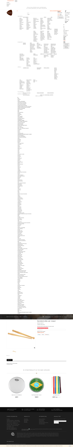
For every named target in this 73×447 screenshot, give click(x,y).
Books (19, 309)
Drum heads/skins (20, 112)
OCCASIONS (19, 129)
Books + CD (19, 310)
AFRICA (45, 17)
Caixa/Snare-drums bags (21, 251)
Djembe (41, 23)
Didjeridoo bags (20, 244)
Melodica (19, 202)
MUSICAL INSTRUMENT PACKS (22, 125)
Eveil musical (20, 126)
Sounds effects (42, 25)
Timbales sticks (20, 234)
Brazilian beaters (20, 231)
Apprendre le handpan (21, 285)
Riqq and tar (20, 218)
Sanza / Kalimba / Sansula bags (22, 248)
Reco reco (35, 18)
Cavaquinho (21, 24)
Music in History (20, 301)
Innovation (25, 422)
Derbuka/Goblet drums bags (22, 243)
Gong (48, 27)
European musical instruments (22, 105)
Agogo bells (21, 28)
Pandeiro (28, 28)
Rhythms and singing (21, 304)
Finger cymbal (20, 219)
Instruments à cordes (21, 154)
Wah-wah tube (20, 210)
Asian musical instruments (22, 104)
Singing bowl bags (20, 249)
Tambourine (42, 35)
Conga (21, 29)
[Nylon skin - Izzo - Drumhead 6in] (16, 384)
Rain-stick (21, 19)
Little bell (48, 23)
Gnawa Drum (20, 221)
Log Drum (19, 200)
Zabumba (34, 28)
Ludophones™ (20, 201)
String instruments (20, 123)
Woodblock (19, 211)
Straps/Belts (20, 114)
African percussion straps (28, 62)
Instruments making (21, 305)
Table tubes (42, 33)
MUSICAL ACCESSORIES (21, 108)
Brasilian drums (20, 292)
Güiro (27, 21)
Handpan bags (20, 247)
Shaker (41, 32)
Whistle (34, 22)
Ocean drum (56, 33)
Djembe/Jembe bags (21, 245)
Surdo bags (19, 257)
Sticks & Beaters (20, 109)
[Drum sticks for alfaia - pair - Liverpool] (14, 351)
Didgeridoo (19, 287)
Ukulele (21, 87)
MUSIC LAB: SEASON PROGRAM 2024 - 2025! (41, 10)
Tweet (39, 334)
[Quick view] (17, 399)
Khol (48, 25)
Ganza (27, 20)
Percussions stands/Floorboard (23, 276)
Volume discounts (20, 133)
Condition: (38, 324)
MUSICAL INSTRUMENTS (21, 101)
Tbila (18, 220)
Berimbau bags (20, 250)
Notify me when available (41, 331)
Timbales (21, 85)
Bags (18, 111)
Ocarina (28, 26)
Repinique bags (20, 256)
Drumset (19, 280)
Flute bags (19, 246)
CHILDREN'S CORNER (21, 120)
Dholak (48, 21)
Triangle (34, 27)
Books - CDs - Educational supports (23, 128)
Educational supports (21, 118)
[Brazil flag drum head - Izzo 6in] (36, 384)
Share (43, 334)
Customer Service (41, 421)
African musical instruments (22, 103)
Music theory (22, 88)
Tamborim (35, 24)
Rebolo (28, 29)
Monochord (42, 31)
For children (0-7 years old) (22, 307)
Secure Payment (41, 420)
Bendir (48, 31)
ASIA (51, 17)
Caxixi (20, 25)
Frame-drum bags (20, 259)
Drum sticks (19, 233)
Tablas (48, 26)
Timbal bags (20, 261)
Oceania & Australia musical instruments (24, 107)
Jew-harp (48, 24)
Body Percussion (22, 82)
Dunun (41, 24)
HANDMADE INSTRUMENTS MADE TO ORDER (25, 134)
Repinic (34, 20)
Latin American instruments (22, 102)
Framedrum (42, 34)
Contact (19, 313)
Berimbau (21, 20)
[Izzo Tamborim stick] (56, 384)
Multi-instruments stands (35, 59)
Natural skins (20, 264)
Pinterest (47, 334)
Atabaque (19, 139)
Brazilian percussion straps (28, 59)
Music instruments (20, 127)
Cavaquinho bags (20, 252)
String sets (19, 238)
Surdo (34, 23)
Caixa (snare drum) (20, 143)
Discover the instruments (21, 306)
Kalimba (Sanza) (42, 26)
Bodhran (19, 281)
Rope (18, 110)
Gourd (41, 19)
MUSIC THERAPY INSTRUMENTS (22, 121)
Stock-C (19, 131)
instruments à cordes (21, 212)
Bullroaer (55, 34)
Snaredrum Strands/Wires (22, 240)
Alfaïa (20, 18)
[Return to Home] (43, 316)
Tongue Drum (20, 209)
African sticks (20, 232)
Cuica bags (19, 253)
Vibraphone (19, 203)
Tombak (21, 86)
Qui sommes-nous (42, 423)
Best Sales (25, 421)
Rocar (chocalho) (36, 21)
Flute (27, 19)
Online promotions (21, 135)
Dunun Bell (42, 22)
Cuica (27, 18)
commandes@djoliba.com (13, 429)
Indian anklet (49, 19)
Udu (41, 27)
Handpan (19, 199)
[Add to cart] (15, 399)
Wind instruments (20, 124)
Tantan (34, 25)
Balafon (41, 18)
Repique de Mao (36, 19)
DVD (18, 311)
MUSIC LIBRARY (20, 116)
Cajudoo (34, 32)
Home (18, 100)
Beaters (19, 236)
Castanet (34, 33)
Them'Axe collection (21, 302)
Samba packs (29, 27)
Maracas (28, 24)
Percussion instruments (21, 122)
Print (8, 355)
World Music (28, 82)
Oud (18, 290)
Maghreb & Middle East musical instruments (24, 106)
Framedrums (21, 84)
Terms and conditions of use (43, 422)
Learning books (20, 117)
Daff (48, 32)
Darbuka (48, 33)
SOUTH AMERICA (25, 17)
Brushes (19, 229)
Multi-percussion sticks (21, 235)
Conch (19, 226)
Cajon (34, 31)
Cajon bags (19, 242)
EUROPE (48, 28)
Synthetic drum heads (21, 265)
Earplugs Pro (20, 267)
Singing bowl (49, 18)
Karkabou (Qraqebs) (21, 217)
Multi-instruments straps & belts (29, 65)
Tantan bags (19, 260)
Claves (21, 27)
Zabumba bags (20, 262)
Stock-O (19, 132)
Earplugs (19, 113)
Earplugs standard (20, 268)
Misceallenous (20, 119)
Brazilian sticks (20, 230)
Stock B (19, 130)
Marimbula (28, 25)
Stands (19, 115)
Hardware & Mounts (21, 275)
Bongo (21, 21)
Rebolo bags (20, 255)
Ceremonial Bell (49, 20)
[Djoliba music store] (9, 12)
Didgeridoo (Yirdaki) (21, 223)
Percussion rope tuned (21, 239)
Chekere (21, 26)
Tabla (20, 83)
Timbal (34, 26)
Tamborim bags (20, 258)
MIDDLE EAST (49, 29)
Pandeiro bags (20, 254)
